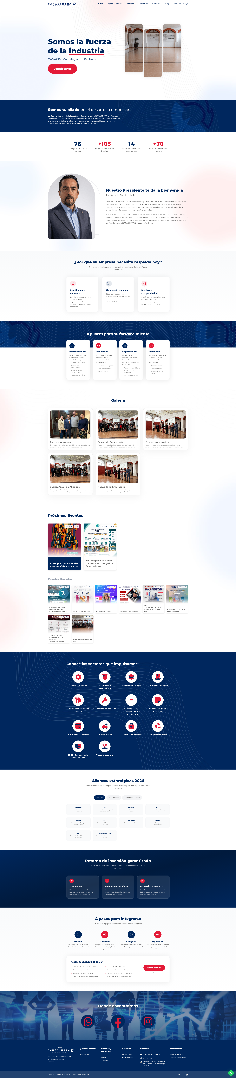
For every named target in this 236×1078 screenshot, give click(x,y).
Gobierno (99, 797)
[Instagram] (148, 1021)
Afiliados (130, 4)
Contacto (156, 4)
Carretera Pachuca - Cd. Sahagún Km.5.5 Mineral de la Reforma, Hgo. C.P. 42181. (154, 1064)
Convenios (143, 4)
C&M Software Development (81, 1074)
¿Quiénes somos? (114, 4)
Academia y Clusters (132, 797)
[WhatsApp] (88, 1021)
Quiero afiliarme (154, 968)
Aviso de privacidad (176, 1054)
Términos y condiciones (178, 1057)
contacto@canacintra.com (152, 1054)
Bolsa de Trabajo (181, 4)
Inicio (100, 4)
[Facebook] (118, 1021)
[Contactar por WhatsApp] (231, 1073)
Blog (167, 4)
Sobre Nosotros (84, 1054)
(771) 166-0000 (148, 1058)
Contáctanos (62, 68)
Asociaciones (114, 797)
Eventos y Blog (127, 1054)
